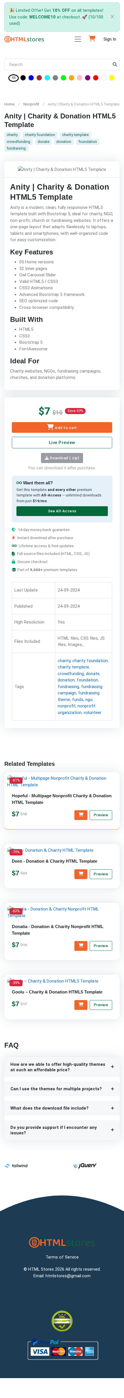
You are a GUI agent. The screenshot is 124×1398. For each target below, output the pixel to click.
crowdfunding (18, 141)
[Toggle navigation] (78, 39)
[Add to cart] (80, 815)
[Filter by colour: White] (104, 79)
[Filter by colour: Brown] (39, 79)
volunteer (93, 712)
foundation (87, 141)
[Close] (111, 17)
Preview (101, 815)
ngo (89, 699)
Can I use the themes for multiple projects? (56, 1088)
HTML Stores (41, 1269)
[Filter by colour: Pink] (79, 79)
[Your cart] (92, 39)
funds (77, 699)
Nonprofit (31, 104)
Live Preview (62, 442)
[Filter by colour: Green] (63, 79)
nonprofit (67, 706)
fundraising (16, 148)
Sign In (110, 39)
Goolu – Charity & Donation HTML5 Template (57, 991)
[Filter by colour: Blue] (31, 79)
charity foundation (40, 135)
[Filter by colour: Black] (23, 79)
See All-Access (62, 511)
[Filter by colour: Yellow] (112, 79)
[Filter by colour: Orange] (71, 79)
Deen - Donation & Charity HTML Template (54, 861)
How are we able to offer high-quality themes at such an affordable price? (57, 1067)
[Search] (115, 64)
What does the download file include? (49, 1108)
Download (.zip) (64, 458)
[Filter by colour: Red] (96, 79)
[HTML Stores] (24, 39)
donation (63, 141)
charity (12, 135)
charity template (75, 135)
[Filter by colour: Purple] (88, 79)
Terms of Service (62, 1257)
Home (9, 104)
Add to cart (65, 428)
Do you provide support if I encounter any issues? (53, 1130)
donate (43, 141)
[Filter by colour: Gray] (55, 79)
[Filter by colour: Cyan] (47, 79)
